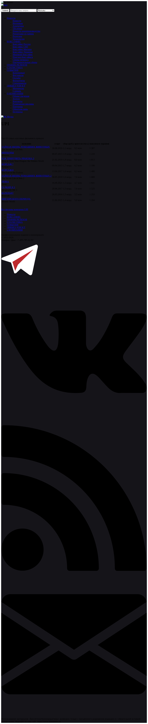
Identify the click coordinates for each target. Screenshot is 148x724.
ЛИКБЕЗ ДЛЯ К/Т (16, 86)
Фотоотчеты (19, 80)
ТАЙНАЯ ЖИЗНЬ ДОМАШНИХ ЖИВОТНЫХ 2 (26, 176)
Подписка (18, 112)
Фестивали (18, 75)
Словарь (17, 91)
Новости (11, 18)
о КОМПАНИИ (15, 230)
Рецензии (17, 36)
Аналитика (18, 26)
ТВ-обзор (17, 28)
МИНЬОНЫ (8, 152)
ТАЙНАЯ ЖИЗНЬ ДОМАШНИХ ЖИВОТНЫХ (26, 147)
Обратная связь (20, 109)
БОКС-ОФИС (14, 41)
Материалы (18, 88)
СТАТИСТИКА (15, 67)
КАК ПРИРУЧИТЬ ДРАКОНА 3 (18, 158)
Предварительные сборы (25, 62)
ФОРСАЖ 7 (7, 164)
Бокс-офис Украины (23, 52)
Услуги (16, 99)
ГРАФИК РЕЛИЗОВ (17, 65)
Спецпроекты (19, 83)
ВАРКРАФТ (8, 193)
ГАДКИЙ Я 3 (8, 187)
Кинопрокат (19, 73)
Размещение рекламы (23, 104)
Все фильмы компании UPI (14, 209)
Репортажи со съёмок (23, 34)
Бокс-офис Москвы (22, 49)
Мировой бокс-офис (23, 54)
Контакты (17, 101)
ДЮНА (5, 181)
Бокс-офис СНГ (20, 47)
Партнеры (18, 106)
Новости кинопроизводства (26, 31)
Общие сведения (21, 96)
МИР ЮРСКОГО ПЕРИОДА (16, 199)
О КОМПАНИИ (15, 93)
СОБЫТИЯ (12, 70)
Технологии (19, 39)
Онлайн (17, 78)
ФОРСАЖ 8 (7, 170)
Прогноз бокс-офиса (23, 57)
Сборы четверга (20, 60)
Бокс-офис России (22, 44)
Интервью (18, 23)
